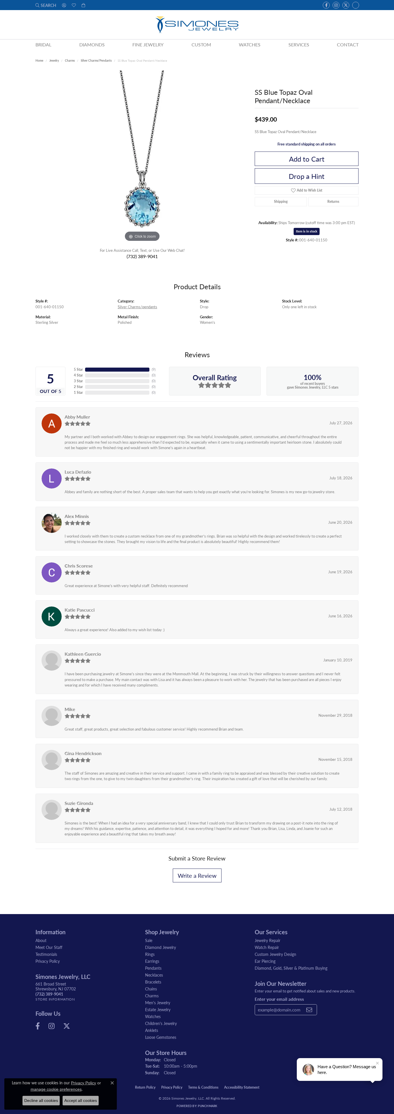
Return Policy (145, 1087)
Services (298, 44)
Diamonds (92, 44)
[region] (142, 156)
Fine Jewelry (148, 44)
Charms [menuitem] (152, 995)
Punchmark (207, 1106)
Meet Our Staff (48, 947)
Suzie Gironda (79, 803)
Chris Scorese (79, 565)
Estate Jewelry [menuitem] (157, 1009)
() (153, 369)
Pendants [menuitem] (153, 968)
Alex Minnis (77, 516)
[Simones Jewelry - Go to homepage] (196, 24)
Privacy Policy (47, 961)
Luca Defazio (78, 471)
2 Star (78, 386)
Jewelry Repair (267, 940)
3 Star (78, 381)
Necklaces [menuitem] (154, 975)
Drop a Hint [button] (306, 176)
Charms (70, 60)
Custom (201, 44)
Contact (348, 44)
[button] (45, 5)
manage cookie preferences (56, 1089)
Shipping (281, 201)
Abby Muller (77, 416)
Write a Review (197, 875)
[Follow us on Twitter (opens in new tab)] (345, 5)
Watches (249, 44)
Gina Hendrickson (83, 753)
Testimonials (46, 954)
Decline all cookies (41, 1100)
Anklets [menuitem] (151, 1030)
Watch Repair (267, 947)
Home (39, 60)
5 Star (78, 369)
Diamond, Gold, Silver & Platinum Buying (291, 968)
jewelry (54, 60)
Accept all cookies (80, 1100)
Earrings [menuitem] (152, 961)
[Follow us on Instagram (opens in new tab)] (336, 5)
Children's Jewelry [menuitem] (161, 1023)
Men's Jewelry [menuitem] (157, 1002)
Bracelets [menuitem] (153, 982)
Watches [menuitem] (153, 1016)
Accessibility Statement (241, 1087)
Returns (333, 201)
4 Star (78, 375)
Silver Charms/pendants (96, 60)
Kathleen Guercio (83, 653)
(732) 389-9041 (142, 256)
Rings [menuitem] (150, 954)
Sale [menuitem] (148, 940)
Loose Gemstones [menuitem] (160, 1037)
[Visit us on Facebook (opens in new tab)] (326, 5)
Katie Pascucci (80, 609)
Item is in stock (306, 231)
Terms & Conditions (203, 1087)
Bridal (43, 44)
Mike (70, 709)
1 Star (78, 392)
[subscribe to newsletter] (309, 1010)
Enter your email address (279, 999)
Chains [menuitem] (151, 989)
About (40, 940)
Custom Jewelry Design (275, 954)
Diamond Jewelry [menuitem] (160, 947)
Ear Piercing (265, 961)
